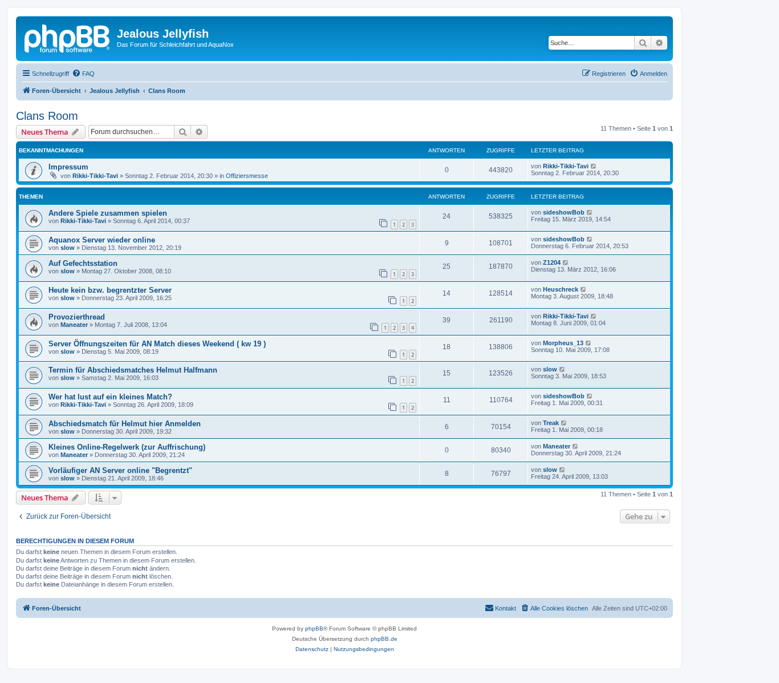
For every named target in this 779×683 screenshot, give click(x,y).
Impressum (68, 167)
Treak (551, 422)
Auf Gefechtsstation (82, 263)
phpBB (314, 628)
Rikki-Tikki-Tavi (95, 175)
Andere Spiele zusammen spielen (107, 213)
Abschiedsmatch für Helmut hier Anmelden (124, 423)
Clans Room (47, 116)
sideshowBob (564, 212)
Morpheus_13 (563, 343)
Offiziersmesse (247, 175)
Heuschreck (560, 289)
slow (67, 247)
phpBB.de (384, 639)
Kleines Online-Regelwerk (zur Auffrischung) (126, 447)
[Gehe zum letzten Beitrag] (594, 166)
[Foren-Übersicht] (68, 37)
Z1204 (552, 262)
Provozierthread (76, 317)
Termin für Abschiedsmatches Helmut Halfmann (132, 370)
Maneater (74, 324)
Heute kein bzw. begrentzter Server (110, 290)
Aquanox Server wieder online (101, 240)
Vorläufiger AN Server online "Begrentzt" (120, 470)
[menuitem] (83, 73)
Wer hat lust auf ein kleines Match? (110, 397)
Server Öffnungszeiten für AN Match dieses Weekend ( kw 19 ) (157, 344)
